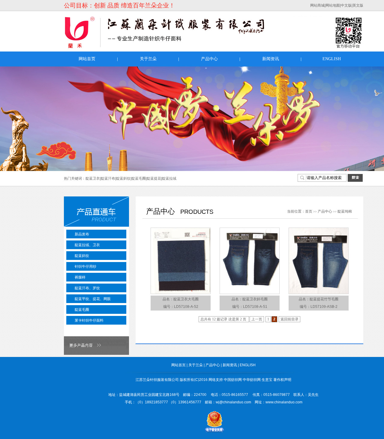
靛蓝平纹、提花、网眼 (93, 299)
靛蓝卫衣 (93, 178)
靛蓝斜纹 (123, 178)
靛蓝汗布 (108, 178)
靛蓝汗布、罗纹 (87, 288)
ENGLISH (331, 59)
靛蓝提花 (154, 178)
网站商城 (317, 5)
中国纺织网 (233, 380)
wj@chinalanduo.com (233, 402)
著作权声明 (282, 380)
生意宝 (267, 380)
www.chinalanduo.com (284, 402)
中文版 (346, 5)
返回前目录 (289, 319)
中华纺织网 (252, 380)
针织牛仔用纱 (85, 266)
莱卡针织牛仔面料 (89, 320)
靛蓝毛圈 (138, 178)
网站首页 (87, 59)
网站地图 (333, 5)
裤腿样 (80, 277)
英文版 (357, 5)
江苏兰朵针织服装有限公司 (157, 380)
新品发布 (82, 234)
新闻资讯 (270, 59)
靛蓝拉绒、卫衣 (87, 245)
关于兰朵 (148, 59)
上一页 (256, 319)
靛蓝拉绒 (169, 178)
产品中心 (209, 59)
